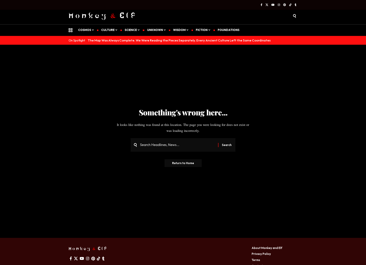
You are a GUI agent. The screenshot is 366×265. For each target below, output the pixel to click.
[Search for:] (177, 145)
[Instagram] (279, 5)
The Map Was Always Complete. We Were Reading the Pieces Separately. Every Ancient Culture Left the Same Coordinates (179, 40)
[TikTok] (290, 5)
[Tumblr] (295, 5)
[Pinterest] (284, 5)
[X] (267, 5)
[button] (294, 16)
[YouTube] (272, 5)
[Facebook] (261, 5)
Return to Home (183, 163)
